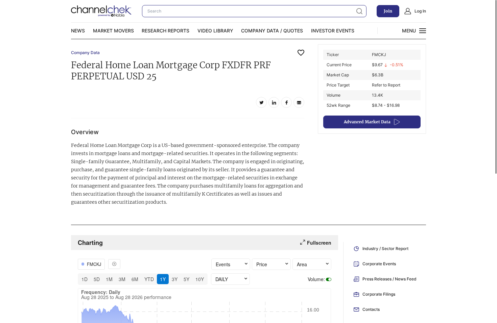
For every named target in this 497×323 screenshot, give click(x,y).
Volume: (316, 279)
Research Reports (165, 30)
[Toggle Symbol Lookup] (114, 263)
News (78, 30)
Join (388, 11)
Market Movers (113, 30)
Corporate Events (379, 263)
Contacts (371, 309)
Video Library (215, 30)
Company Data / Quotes (272, 30)
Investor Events (332, 30)
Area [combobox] (302, 264)
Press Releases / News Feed (389, 278)
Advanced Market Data (367, 121)
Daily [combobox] (221, 279)
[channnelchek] (101, 11)
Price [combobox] (261, 264)
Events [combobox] (223, 264)
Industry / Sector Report (385, 248)
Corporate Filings (378, 294)
